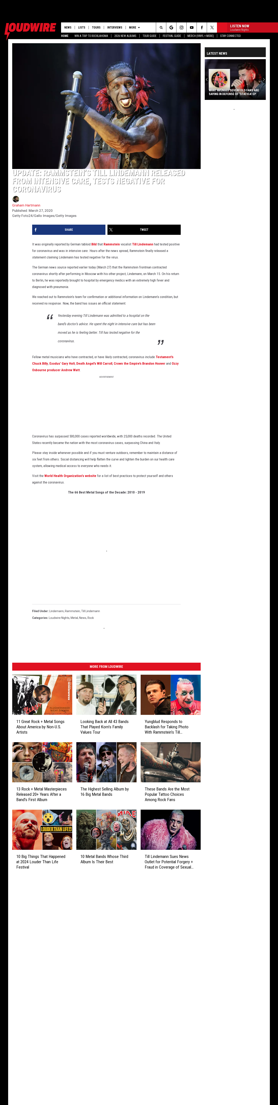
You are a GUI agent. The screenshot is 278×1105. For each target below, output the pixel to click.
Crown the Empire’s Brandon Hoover (139, 363)
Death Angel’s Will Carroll (94, 363)
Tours (96, 27)
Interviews (114, 27)
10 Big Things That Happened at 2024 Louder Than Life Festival (40, 862)
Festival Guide (172, 36)
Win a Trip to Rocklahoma (91, 36)
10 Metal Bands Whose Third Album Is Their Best (104, 859)
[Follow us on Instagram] (181, 27)
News (67, 27)
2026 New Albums (125, 36)
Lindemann (56, 611)
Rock (91, 617)
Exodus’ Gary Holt (62, 363)
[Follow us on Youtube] (192, 27)
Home (64, 36)
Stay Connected (230, 36)
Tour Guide (150, 36)
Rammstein (112, 244)
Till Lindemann (142, 244)
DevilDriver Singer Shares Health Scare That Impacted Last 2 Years (234, 92)
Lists (81, 27)
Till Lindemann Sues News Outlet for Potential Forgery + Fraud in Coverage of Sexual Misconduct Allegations (169, 862)
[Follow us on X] (212, 27)
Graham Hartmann (26, 205)
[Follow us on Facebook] (202, 27)
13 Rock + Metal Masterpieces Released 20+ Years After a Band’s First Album (41, 794)
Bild (94, 244)
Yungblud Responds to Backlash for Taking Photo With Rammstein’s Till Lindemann (166, 727)
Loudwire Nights (59, 617)
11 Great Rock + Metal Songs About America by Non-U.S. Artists (40, 727)
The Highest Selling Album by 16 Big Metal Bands (104, 792)
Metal (74, 617)
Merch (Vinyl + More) (200, 36)
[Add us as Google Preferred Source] (171, 27)
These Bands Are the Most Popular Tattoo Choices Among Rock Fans (167, 794)
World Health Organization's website (70, 476)
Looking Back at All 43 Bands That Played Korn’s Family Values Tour (104, 727)
